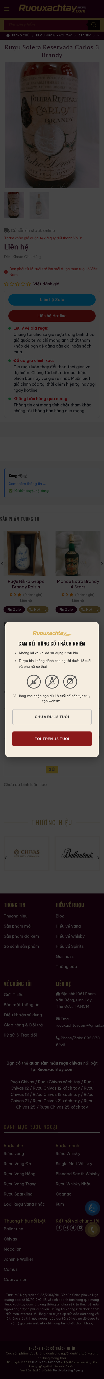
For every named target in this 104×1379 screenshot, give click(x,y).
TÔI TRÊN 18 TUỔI (52, 739)
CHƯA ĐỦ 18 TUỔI (52, 717)
